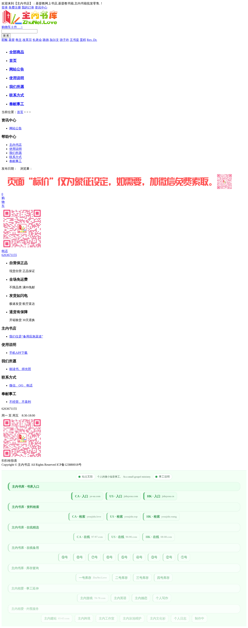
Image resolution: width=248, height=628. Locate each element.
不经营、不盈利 (20, 401)
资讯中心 (41, 7)
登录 (5, 7)
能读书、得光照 (20, 369)
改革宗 (27, 39)
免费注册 (15, 7)
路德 (46, 39)
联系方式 (16, 95)
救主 (19, 39)
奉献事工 (16, 104)
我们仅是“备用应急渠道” (26, 336)
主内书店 (15, 144)
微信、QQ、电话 (21, 385)
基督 (12, 39)
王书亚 (74, 39)
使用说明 (16, 78)
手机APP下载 (18, 352)
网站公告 (16, 69)
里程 (83, 39)
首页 (13, 60)
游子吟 (64, 39)
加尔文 (54, 39)
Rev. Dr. (92, 39)
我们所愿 (16, 87)
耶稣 (5, 39)
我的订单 (28, 7)
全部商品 (16, 52)
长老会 (37, 39)
